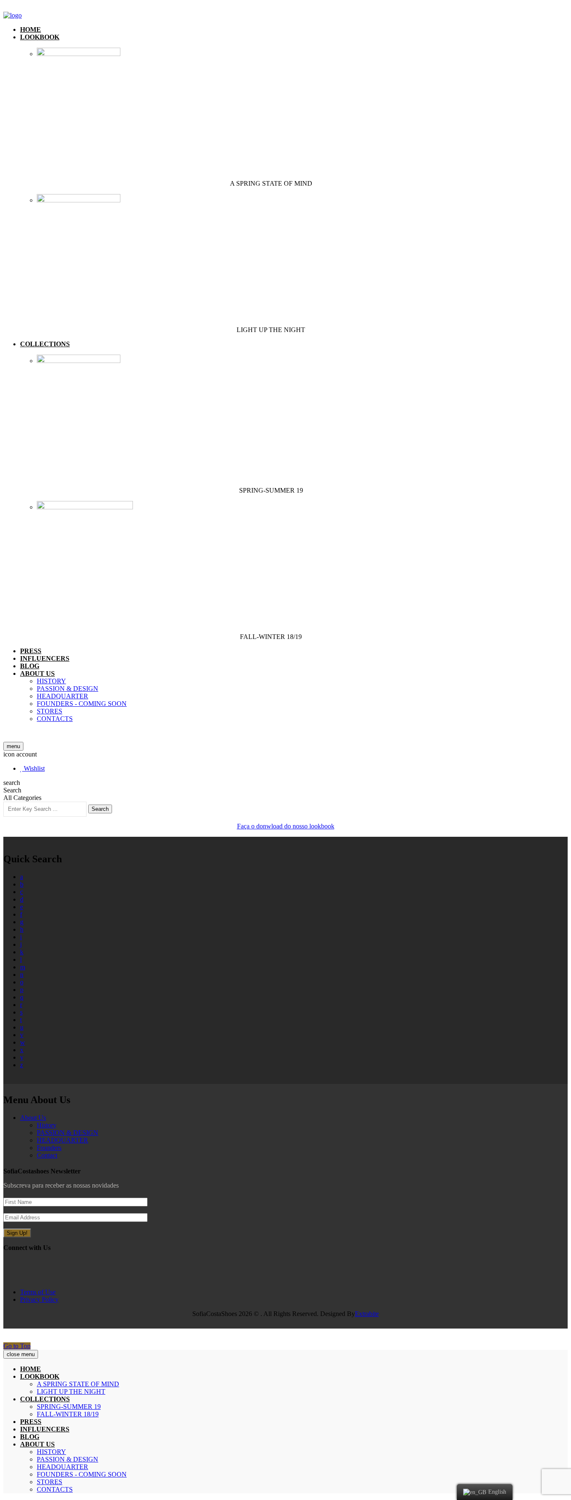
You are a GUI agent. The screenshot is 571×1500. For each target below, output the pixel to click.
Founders (49, 1147)
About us (37, 673)
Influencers (44, 658)
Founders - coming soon (82, 703)
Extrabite (367, 1313)
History (51, 681)
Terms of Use (38, 1292)
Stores (49, 711)
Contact (47, 1155)
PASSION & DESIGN (67, 688)
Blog (29, 666)
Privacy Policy (39, 1299)
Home (30, 29)
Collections (45, 344)
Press (30, 650)
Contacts (55, 718)
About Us (33, 1117)
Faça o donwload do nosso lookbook (285, 826)
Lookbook (39, 37)
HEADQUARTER (62, 696)
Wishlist (33, 768)
